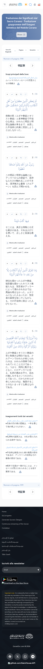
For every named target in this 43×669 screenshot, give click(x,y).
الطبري (9, 146)
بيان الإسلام (6, 550)
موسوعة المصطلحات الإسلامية (12, 546)
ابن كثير (33, 142)
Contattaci (6, 528)
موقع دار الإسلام (8, 537)
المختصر (21, 142)
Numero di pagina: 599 (13, 485)
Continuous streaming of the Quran (15, 523)
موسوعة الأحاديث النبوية (10, 542)
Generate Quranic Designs (12, 519)
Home (4, 511)
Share (20, 34)
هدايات (26, 146)
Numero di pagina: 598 (13, 58)
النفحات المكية (17, 146)
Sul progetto (6, 515)
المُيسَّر (15, 142)
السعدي (27, 142)
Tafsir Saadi (6, 554)
